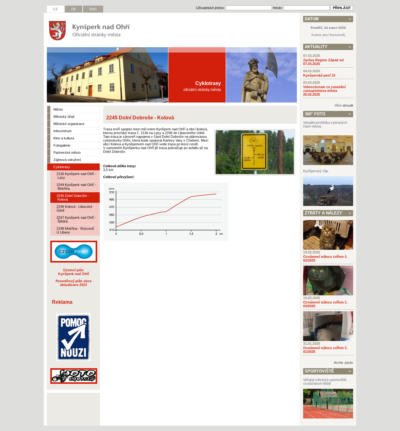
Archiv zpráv (343, 362)
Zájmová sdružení (67, 160)
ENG (93, 9)
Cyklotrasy (61, 167)
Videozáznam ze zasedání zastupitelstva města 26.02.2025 (324, 90)
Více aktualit (344, 105)
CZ (55, 9)
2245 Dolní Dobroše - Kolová (73, 197)
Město (58, 109)
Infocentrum (62, 131)
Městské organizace (68, 124)
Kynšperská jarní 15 (319, 75)
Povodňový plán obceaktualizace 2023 (74, 283)
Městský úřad (63, 116)
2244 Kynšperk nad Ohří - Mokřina (76, 186)
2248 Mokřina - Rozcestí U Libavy (75, 230)
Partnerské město (67, 152)
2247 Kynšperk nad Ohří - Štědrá (76, 219)
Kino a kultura (63, 138)
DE (73, 9)
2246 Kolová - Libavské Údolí (74, 208)
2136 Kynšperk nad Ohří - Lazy (76, 175)
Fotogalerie (61, 145)
